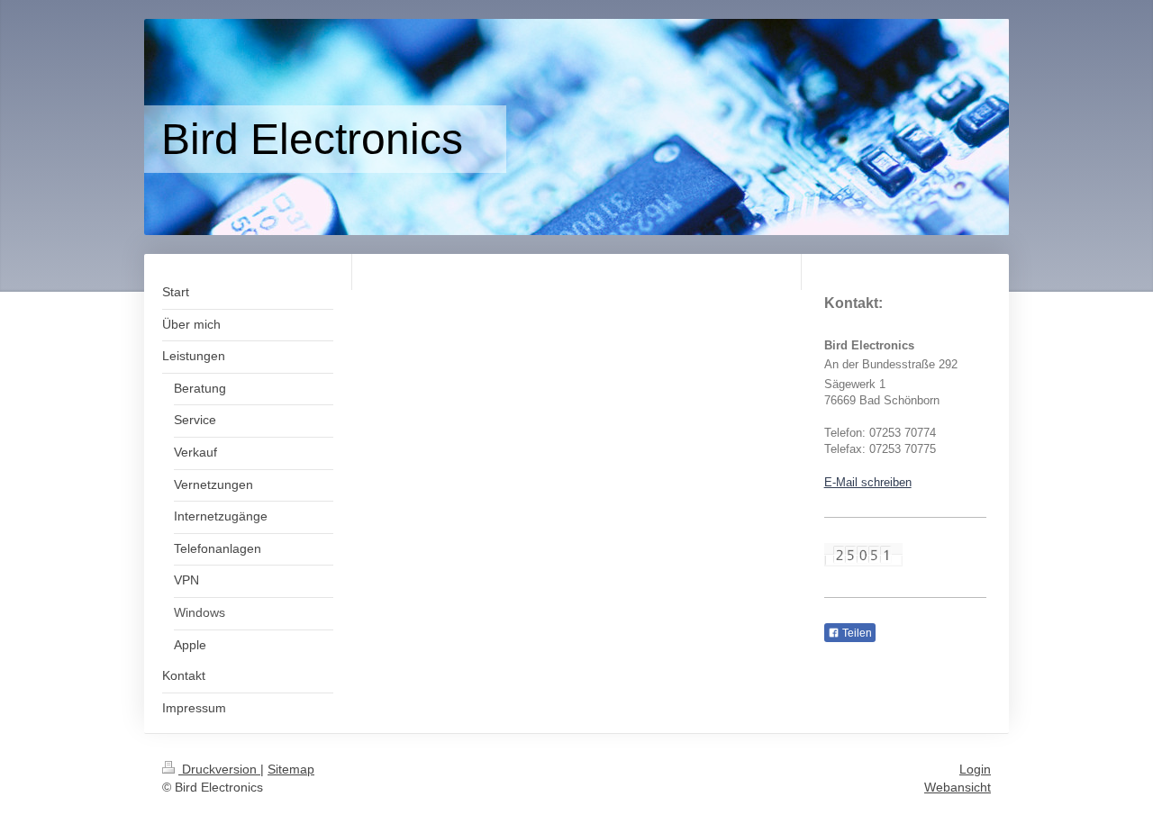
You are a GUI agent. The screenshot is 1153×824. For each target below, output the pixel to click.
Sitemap (291, 769)
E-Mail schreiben (868, 482)
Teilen (856, 633)
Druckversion (219, 769)
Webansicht (957, 787)
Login (975, 769)
